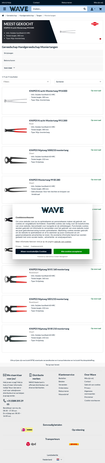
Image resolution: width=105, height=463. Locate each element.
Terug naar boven (52, 365)
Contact (36, 2)
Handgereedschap (26, 15)
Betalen (62, 381)
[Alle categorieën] (4, 9)
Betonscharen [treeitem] (9, 60)
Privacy (87, 388)
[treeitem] (52, 67)
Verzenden (63, 385)
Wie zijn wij (98, 2)
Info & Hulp (6, 2)
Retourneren (67, 2)
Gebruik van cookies (92, 385)
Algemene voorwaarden (89, 392)
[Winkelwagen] (100, 8)
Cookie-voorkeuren (92, 400)
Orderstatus (63, 388)
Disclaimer (88, 397)
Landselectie (52, 455)
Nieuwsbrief (64, 394)
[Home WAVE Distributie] (18, 9)
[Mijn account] (93, 8)
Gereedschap (12, 15)
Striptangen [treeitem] (8, 53)
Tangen (39, 15)
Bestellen (62, 378)
